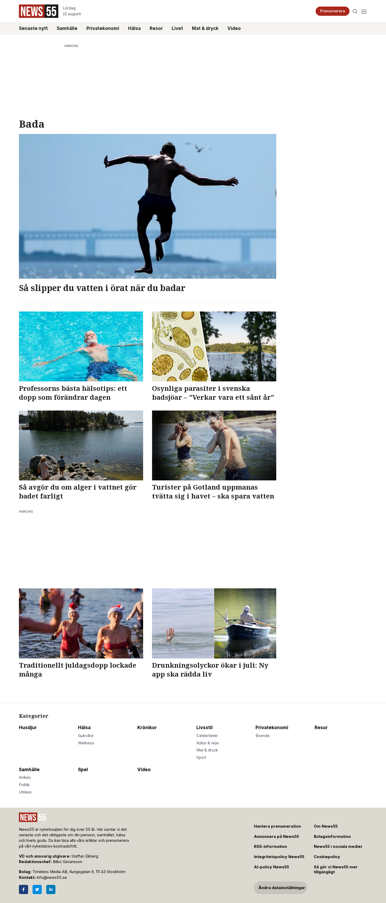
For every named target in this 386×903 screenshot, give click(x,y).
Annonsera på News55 (276, 836)
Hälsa (134, 28)
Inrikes (25, 777)
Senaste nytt (33, 28)
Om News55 (326, 826)
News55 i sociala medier (338, 846)
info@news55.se (51, 877)
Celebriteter (207, 735)
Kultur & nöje (207, 743)
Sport (201, 757)
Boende (262, 735)
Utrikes (25, 792)
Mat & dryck (205, 28)
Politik (24, 784)
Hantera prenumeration (277, 826)
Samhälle (67, 28)
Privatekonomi (102, 28)
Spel (83, 769)
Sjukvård (85, 735)
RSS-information (270, 846)
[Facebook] (23, 889)
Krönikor (147, 727)
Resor (156, 28)
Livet (177, 28)
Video (234, 28)
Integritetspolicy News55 (279, 856)
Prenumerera (332, 11)
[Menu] (364, 11)
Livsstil (204, 727)
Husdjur (28, 727)
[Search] (355, 11)
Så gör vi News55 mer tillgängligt (336, 869)
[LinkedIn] (50, 889)
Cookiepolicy (327, 856)
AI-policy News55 (271, 867)
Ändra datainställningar (281, 887)
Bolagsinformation (332, 836)
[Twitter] (37, 889)
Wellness (86, 743)
